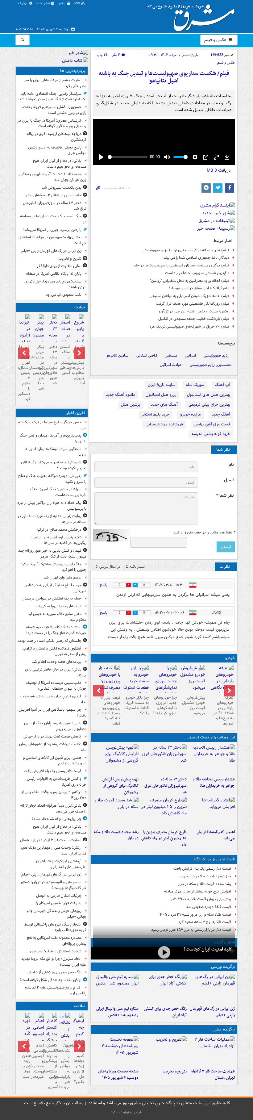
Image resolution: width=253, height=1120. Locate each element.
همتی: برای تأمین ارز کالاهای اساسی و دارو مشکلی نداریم (54, 761)
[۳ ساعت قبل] (164, 988)
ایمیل (229, 480)
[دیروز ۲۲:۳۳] (116, 759)
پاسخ (103, 585)
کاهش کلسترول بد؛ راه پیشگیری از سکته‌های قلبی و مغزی (51, 1066)
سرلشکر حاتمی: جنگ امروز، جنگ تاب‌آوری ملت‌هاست (58, 492)
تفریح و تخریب (175, 1071)
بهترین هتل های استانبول (208, 394)
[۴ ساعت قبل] (212, 759)
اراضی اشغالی (146, 355)
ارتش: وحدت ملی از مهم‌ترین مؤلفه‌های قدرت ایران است (53, 850)
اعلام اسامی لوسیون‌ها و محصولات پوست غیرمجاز (38, 1061)
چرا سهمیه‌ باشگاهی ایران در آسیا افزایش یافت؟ (52, 712)
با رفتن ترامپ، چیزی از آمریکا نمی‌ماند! (52, 230)
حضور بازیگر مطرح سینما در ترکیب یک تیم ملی (52, 425)
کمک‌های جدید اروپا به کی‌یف (58, 606)
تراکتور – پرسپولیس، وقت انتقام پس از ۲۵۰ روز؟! (53, 795)
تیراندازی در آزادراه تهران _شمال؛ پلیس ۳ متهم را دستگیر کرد (24, 373)
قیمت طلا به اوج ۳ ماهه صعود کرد (204, 922)
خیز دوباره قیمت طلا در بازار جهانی (205, 876)
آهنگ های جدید (164, 404)
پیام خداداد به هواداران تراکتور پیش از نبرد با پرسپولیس (51, 506)
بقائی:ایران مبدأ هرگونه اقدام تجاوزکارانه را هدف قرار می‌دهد (53, 808)
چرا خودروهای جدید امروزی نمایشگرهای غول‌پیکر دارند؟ (165, 705)
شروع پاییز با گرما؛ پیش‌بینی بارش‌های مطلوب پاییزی (78, 362)
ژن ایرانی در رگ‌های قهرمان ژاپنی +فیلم (212, 1012)
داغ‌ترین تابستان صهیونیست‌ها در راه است (197, 273)
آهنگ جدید (221, 414)
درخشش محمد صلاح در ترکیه (58, 530)
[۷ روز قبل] (136, 681)
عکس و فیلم (215, 39)
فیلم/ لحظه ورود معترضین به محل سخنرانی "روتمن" (189, 281)
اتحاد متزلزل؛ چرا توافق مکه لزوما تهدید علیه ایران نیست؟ (53, 961)
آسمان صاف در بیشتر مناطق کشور (65, 360)
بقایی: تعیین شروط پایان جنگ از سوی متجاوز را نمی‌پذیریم (55, 726)
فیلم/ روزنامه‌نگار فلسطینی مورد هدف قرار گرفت (192, 304)
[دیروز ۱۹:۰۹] (212, 812)
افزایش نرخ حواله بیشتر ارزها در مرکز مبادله (197, 891)
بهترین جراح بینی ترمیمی (209, 404)
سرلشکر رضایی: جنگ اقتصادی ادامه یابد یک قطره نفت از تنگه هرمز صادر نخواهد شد (52, 96)
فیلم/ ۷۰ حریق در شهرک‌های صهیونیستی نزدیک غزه (189, 326)
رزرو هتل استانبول (161, 394)
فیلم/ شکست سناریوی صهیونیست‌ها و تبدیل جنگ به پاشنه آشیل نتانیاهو (164, 77)
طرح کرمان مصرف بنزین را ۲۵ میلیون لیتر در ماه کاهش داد (164, 839)
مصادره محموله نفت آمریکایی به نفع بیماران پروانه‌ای (56, 941)
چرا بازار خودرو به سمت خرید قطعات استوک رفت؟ (137, 705)
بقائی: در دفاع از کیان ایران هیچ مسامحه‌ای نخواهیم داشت (59, 163)
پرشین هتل (130, 404)
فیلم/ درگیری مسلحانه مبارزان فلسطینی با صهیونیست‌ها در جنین (180, 265)
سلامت (79, 1006)
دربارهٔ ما (22, 3)
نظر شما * (225, 495)
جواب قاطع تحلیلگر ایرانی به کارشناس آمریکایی (55, 588)
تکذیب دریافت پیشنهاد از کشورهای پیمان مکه (52, 747)
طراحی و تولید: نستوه (126, 1112)
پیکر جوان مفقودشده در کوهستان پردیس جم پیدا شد (38, 368)
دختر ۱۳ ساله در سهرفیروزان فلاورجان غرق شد (165, 786)
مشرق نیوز (191, 15)
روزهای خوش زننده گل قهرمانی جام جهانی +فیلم (56, 914)
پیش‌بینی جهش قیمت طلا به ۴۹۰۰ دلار (201, 899)
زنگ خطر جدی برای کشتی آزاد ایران (165, 1012)
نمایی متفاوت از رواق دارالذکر (59, 266)
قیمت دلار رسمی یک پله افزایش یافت (202, 868)
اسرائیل (190, 355)
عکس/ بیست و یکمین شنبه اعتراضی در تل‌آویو (194, 311)
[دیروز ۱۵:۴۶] (116, 812)
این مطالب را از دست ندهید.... (209, 737)
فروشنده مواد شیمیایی (164, 424)
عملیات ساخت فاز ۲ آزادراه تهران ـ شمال (213, 1074)
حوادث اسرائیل (171, 365)
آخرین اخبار (75, 413)
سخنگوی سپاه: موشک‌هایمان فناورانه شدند (55, 452)
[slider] (127, 157)
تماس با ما (43, 3)
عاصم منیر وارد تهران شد (62, 577)
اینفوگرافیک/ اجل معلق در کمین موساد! (199, 288)
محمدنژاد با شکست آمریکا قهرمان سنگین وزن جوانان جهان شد (52, 177)
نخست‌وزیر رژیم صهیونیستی (211, 365)
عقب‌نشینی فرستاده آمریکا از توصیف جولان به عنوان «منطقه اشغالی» (56, 686)
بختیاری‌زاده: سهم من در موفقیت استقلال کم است (52, 240)
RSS (77, 3)
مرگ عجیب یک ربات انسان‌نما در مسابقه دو (53, 219)
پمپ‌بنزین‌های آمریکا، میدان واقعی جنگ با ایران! (52, 438)
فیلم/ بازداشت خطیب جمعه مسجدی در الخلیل (193, 319)
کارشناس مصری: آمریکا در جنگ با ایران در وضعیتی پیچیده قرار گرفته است (52, 123)
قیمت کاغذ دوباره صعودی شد (208, 907)
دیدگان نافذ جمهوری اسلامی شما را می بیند (196, 258)
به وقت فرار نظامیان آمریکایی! (58, 903)
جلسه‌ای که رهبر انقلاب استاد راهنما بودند (49, 641)
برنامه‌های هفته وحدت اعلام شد (56, 662)
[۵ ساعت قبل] (164, 759)
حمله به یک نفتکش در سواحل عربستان (51, 598)
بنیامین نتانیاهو (117, 355)
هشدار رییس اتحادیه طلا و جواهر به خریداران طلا (214, 782)
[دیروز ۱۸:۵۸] (164, 812)
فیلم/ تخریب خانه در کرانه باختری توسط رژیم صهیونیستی (186, 250)
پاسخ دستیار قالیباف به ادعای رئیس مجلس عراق (57, 150)
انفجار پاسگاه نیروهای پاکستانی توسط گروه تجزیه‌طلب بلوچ (55, 927)
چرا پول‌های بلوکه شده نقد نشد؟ (56, 819)
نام (231, 465)
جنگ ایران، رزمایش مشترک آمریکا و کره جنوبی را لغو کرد (53, 567)
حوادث (79, 307)
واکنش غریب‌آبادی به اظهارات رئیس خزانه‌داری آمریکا (56, 782)
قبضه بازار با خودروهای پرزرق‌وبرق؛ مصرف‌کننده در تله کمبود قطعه (108, 710)
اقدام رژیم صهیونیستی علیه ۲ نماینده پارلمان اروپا (55, 990)
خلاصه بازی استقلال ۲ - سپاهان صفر (53, 195)
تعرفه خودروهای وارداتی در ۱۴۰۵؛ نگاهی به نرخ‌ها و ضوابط (223, 710)
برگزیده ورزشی (223, 966)
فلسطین (171, 355)
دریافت (219, 170)
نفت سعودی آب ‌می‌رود (63, 295)
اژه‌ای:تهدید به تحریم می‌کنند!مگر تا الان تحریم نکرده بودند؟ (53, 465)
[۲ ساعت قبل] (212, 988)
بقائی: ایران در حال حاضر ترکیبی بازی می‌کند (55, 672)
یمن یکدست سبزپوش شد (61, 187)
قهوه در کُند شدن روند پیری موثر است (25, 1061)
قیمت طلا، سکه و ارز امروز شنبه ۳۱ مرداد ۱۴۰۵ (194, 914)
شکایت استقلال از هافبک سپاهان (55, 951)
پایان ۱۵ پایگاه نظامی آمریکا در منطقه (53, 274)
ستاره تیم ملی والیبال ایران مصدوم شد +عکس (117, 1012)
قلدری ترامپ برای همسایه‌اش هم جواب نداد (53, 699)
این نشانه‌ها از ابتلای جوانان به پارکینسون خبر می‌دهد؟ (65, 1066)
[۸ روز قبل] (107, 684)
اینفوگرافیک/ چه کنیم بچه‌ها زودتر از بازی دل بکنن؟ (78, 1063)
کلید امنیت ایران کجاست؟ (208, 949)
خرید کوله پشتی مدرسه (211, 434)
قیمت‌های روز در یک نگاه (214, 859)
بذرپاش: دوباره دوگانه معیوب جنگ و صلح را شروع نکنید (52, 479)
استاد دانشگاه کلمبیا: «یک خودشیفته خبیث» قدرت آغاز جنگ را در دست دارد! (56, 630)
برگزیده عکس (224, 1029)
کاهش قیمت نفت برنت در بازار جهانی (52, 736)
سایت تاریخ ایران (161, 385)
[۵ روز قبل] (192, 679)
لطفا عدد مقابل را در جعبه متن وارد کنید (204, 532)
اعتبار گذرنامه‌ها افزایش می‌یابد (216, 835)
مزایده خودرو (190, 414)
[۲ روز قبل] (221, 684)
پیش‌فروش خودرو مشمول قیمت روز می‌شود (193, 705)
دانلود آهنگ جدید (120, 394)
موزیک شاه (195, 385)
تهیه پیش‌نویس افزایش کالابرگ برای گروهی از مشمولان (120, 786)
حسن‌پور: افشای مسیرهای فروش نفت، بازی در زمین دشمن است (54, 110)
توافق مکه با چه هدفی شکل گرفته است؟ (50, 980)
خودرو (230, 658)
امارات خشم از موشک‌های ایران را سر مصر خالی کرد (55, 83)
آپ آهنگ (222, 385)
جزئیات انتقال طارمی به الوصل (58, 896)
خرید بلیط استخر (155, 414)
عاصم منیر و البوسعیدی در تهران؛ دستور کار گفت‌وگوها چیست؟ (53, 885)
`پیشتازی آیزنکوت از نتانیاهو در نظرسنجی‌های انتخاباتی (60, 864)
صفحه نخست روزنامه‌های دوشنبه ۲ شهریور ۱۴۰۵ (118, 1074)
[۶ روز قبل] (164, 684)
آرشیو (62, 3)
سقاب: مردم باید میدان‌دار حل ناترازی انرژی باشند (55, 284)
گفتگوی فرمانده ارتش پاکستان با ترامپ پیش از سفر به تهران (54, 651)
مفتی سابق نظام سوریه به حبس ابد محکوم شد (57, 617)
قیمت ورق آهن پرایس (212, 424)
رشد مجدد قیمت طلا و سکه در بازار (116, 835)
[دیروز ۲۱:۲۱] (164, 952)
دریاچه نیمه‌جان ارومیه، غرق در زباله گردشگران (56, 137)
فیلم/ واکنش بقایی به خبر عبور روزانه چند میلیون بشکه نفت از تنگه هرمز (52, 553)
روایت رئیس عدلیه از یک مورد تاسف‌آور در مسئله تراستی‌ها (52, 519)
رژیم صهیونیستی (216, 355)
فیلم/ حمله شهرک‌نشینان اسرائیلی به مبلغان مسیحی (189, 296)
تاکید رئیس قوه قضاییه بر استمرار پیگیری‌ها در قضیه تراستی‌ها (58, 540)
